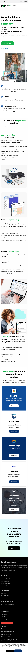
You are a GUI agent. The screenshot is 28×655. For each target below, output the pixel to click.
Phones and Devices (5, 583)
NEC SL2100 (3, 593)
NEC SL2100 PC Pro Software (7, 604)
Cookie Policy (19, 648)
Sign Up (25, 1)
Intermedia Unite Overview (7, 578)
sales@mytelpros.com (9, 631)
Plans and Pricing (5, 581)
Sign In (21, 1)
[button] (7, 43)
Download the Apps (5, 586)
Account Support (5, 619)
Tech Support (4, 614)
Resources (3, 598)
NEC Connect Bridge (5, 595)
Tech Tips (3, 616)
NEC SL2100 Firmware (5, 607)
